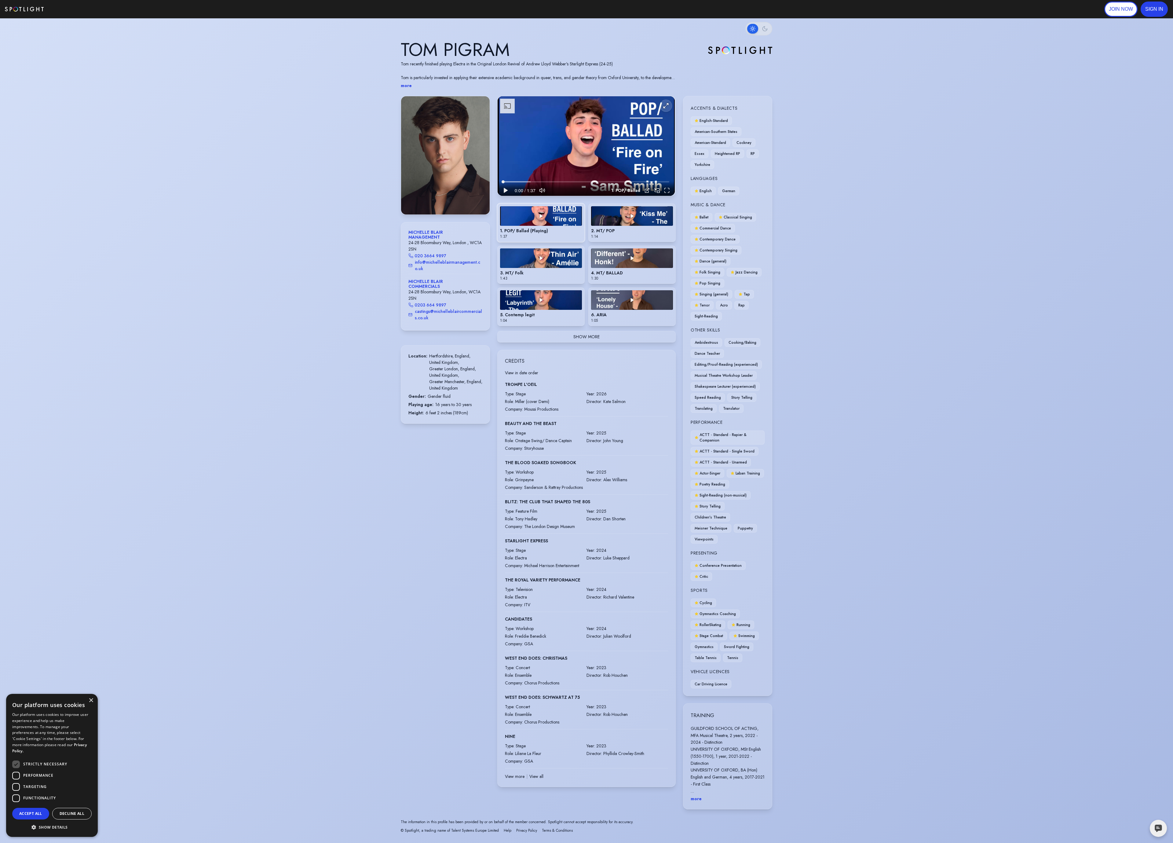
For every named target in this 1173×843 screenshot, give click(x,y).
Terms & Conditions (557, 830)
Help (507, 830)
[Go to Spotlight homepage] (24, 9)
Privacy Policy (526, 830)
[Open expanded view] (480, 106)
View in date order (521, 373)
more (406, 85)
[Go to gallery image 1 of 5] (439, 199)
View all (536, 776)
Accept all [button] (30, 813)
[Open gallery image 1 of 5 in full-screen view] (445, 155)
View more (514, 776)
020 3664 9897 (430, 256)
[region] (586, 146)
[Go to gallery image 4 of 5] (450, 199)
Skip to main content (67, 9)
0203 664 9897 (430, 305)
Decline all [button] (72, 813)
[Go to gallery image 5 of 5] (453, 199)
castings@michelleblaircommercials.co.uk (448, 314)
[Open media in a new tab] (647, 190)
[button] (1154, 9)
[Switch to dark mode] (758, 28)
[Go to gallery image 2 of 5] (444, 199)
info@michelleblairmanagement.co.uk (447, 265)
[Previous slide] (411, 161)
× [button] (91, 700)
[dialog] (52, 765)
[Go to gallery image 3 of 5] (447, 199)
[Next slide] (480, 161)
